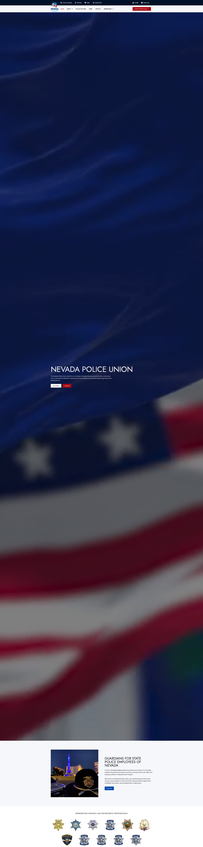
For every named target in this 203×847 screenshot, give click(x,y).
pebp (88, 2)
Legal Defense (67, 2)
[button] (70, 9)
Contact (98, 9)
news (90, 9)
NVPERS (79, 2)
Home (62, 9)
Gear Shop (98, 2)
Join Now (109, 788)
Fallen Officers (81, 9)
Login (136, 2)
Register (146, 2)
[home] (55, 8)
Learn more (56, 386)
